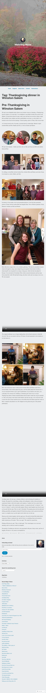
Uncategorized (14, 533)
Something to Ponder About (7, 631)
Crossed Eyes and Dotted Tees (7, 673)
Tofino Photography (6, 677)
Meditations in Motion (6, 663)
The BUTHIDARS (5, 661)
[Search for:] (8, 570)
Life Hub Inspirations (6, 611)
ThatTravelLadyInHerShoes (7, 617)
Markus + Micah (5, 625)
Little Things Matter (5, 583)
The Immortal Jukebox (6, 675)
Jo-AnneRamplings (5, 591)
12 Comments (22, 533)
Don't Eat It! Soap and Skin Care (8, 665)
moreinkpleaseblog (5, 597)
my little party (4, 627)
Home (9, 88)
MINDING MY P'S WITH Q (7, 605)
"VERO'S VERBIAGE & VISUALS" (9, 585)
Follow (4, 553)
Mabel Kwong (4, 651)
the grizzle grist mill (5, 641)
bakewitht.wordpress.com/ (7, 653)
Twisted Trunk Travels (6, 595)
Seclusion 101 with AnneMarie (8, 609)
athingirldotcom (5, 593)
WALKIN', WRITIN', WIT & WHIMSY (10, 679)
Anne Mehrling (6, 533)
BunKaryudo (4, 655)
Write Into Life (4, 633)
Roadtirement (4, 613)
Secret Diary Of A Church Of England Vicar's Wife (12, 615)
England (15, 88)
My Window (4, 649)
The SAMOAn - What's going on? (8, 645)
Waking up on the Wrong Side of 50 (9, 681)
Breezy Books (4, 587)
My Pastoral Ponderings (6, 619)
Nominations (34, 88)
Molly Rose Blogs (5, 647)
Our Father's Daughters (6, 599)
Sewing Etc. (4, 629)
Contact (28, 88)
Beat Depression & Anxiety (7, 667)
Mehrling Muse (23, 44)
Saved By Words (5, 639)
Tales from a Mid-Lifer (6, 659)
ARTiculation (4, 603)
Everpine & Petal (5, 601)
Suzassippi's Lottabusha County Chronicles (10, 623)
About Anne (21, 88)
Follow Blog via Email (7, 542)
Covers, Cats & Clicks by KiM (7, 635)
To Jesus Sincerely (5, 637)
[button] (9, 138)
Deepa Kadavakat (5, 671)
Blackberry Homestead (6, 589)
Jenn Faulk (4, 657)
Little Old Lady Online (6, 669)
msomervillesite (5, 621)
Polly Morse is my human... (7, 607)
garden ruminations (5, 643)
